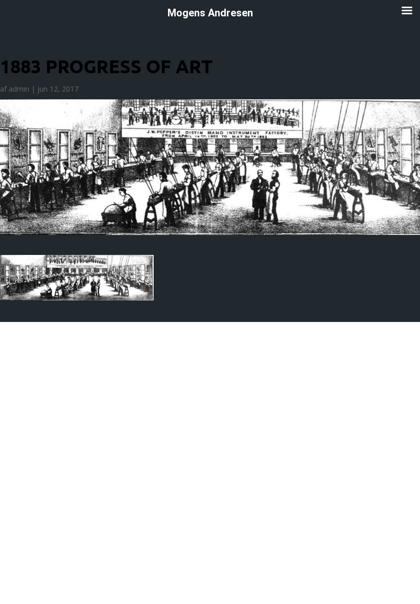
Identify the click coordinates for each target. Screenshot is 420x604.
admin (19, 89)
